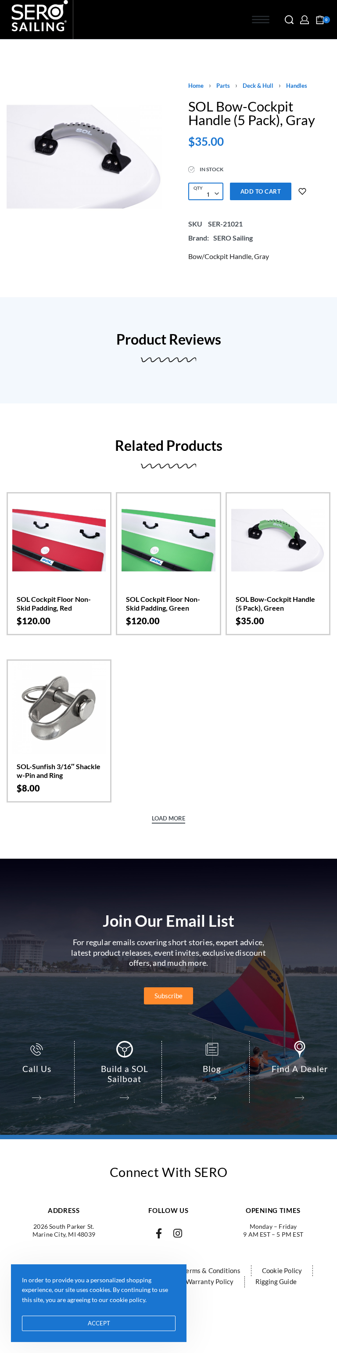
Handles (296, 85)
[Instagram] (178, 1233)
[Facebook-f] (159, 1233)
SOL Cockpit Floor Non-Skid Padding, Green (163, 603)
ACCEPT (99, 1323)
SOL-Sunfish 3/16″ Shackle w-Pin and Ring (58, 770)
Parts (223, 85)
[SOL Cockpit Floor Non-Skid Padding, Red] (59, 540)
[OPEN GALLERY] (84, 156)
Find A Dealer (300, 1069)
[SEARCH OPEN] (289, 20)
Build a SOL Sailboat (124, 1074)
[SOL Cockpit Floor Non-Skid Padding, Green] (168, 540)
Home (196, 85)
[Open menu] (260, 19)
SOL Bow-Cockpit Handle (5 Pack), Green (275, 603)
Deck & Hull (258, 85)
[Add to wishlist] (302, 191)
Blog (212, 1069)
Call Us (36, 1069)
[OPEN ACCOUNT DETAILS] (304, 20)
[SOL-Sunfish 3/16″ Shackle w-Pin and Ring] (59, 707)
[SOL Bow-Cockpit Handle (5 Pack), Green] (278, 540)
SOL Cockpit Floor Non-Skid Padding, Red (54, 603)
